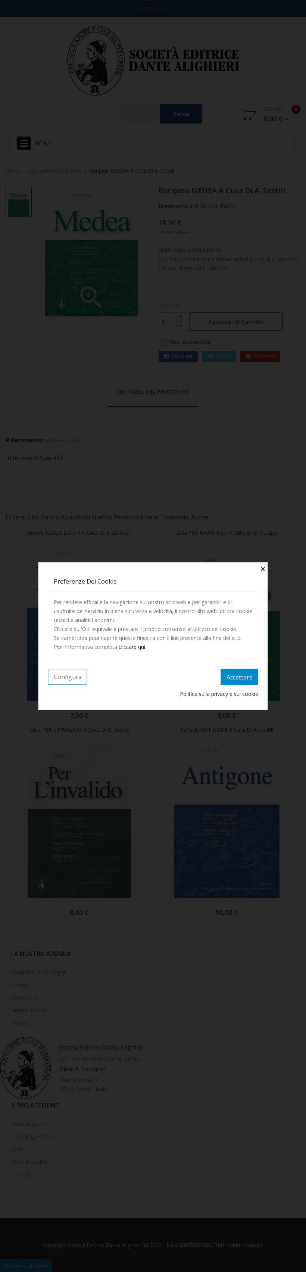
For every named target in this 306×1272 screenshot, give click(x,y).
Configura (68, 676)
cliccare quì (132, 646)
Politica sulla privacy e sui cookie (219, 693)
